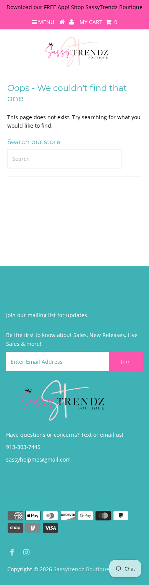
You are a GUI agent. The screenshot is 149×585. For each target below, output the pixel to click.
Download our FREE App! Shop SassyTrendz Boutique (74, 7)
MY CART (98, 22)
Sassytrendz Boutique (81, 569)
